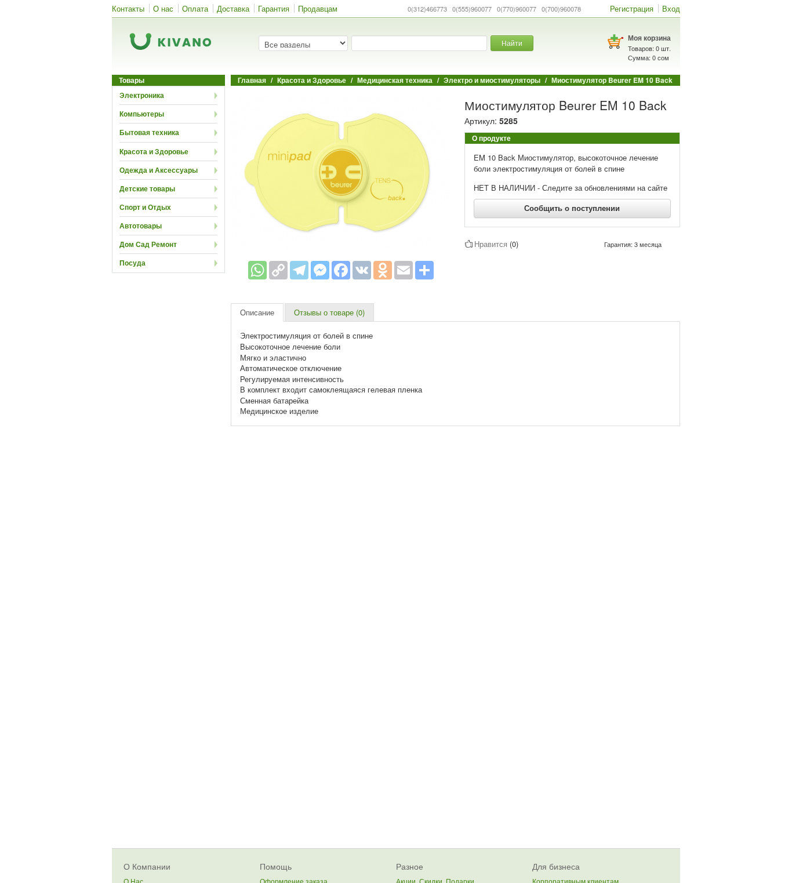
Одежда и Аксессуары (158, 170)
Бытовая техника (149, 132)
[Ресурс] (424, 270)
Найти (512, 43)
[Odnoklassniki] (382, 270)
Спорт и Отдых (145, 207)
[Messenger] (320, 270)
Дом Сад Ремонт (148, 244)
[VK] (361, 270)
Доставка (233, 8)
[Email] (403, 270)
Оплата (195, 8)
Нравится (490, 243)
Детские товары (147, 188)
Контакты (128, 8)
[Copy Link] (278, 270)
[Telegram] (299, 270)
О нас (163, 8)
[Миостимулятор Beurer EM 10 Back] (341, 171)
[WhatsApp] (257, 270)
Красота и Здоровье (153, 151)
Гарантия (273, 8)
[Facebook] (340, 270)
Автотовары (140, 225)
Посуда (132, 262)
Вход (671, 8)
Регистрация (631, 8)
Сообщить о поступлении (572, 207)
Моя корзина (649, 37)
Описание (257, 312)
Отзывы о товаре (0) (329, 312)
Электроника (141, 95)
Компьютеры (141, 113)
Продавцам (317, 8)
